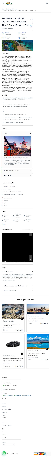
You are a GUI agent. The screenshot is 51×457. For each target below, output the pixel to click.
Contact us (4, 406)
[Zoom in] (30, 256)
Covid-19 (3, 415)
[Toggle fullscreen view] (30, 234)
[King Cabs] (22, 319)
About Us (3, 403)
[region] (17, 247)
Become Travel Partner (6, 425)
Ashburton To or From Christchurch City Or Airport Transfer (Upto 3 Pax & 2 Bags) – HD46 (13, 360)
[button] (29, 47)
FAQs (3, 428)
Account (3, 422)
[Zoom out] (30, 259)
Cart (2, 432)
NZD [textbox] (3, 444)
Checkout (4, 435)
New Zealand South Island (12, 9)
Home (3, 9)
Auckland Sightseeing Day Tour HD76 (37, 319)
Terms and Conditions (6, 409)
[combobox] (8, 444)
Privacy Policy (4, 412)
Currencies (4, 442)
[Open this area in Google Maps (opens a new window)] (4, 261)
